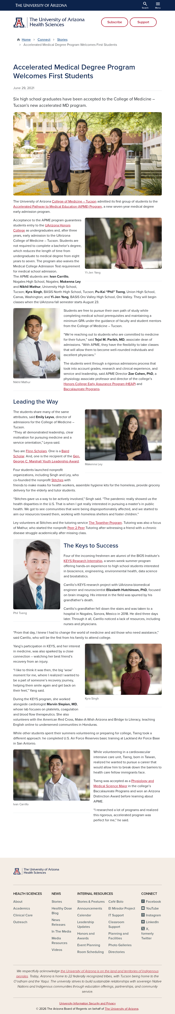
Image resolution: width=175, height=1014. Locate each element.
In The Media (61, 931)
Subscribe (114, 22)
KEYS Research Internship (83, 561)
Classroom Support (116, 924)
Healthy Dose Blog (62, 910)
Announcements (89, 908)
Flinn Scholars (36, 451)
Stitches (57, 480)
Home (26, 40)
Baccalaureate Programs (81, 389)
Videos (57, 950)
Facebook (153, 902)
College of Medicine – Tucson (74, 201)
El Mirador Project (121, 908)
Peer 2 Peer (76, 528)
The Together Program (105, 523)
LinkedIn (152, 922)
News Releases (58, 922)
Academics (21, 908)
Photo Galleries (119, 945)
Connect (44, 40)
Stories (62, 40)
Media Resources (59, 940)
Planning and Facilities (118, 935)
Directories (116, 952)
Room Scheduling (90, 952)
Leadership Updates (85, 924)
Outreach (20, 922)
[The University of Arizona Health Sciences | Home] (49, 22)
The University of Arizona (121, 1009)
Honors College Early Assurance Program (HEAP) (100, 384)
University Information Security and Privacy (87, 1003)
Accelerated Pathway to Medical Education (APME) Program (57, 206)
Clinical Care (23, 915)
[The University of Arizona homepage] (41, 5)
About (17, 902)
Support (143, 22)
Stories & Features (91, 902)
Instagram (153, 915)
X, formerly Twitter (147, 933)
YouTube (152, 908)
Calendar (84, 915)
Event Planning (88, 945)
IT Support (116, 915)
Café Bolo (115, 902)
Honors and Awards (86, 935)
